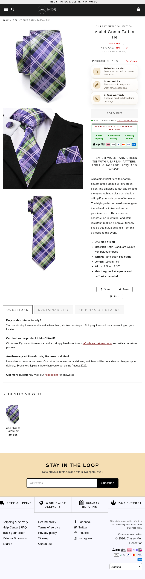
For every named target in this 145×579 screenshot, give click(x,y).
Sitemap (43, 538)
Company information (130, 534)
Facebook (84, 522)
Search (7, 543)
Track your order (14, 532)
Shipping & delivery (15, 522)
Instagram (85, 538)
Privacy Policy (125, 524)
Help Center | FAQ (15, 527)
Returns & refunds (15, 538)
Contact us (45, 543)
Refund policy (47, 522)
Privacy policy (47, 532)
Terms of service (49, 527)
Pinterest (84, 532)
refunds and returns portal (97, 343)
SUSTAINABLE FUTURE (127, 121)
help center (51, 374)
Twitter (82, 527)
